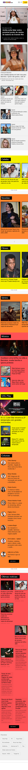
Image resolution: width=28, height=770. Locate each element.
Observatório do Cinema (8, 750)
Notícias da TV (15, 746)
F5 (11, 738)
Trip (23, 746)
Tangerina (16, 753)
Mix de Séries (5, 742)
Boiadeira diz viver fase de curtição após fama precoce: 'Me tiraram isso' (12, 79)
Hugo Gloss (19, 738)
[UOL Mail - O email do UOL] (19, 2)
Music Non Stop (17, 742)
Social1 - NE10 (6, 753)
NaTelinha (4, 746)
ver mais (13, 561)
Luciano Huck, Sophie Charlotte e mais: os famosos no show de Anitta (14, 38)
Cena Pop (4, 738)
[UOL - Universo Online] (12, 2)
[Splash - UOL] (7, 2)
